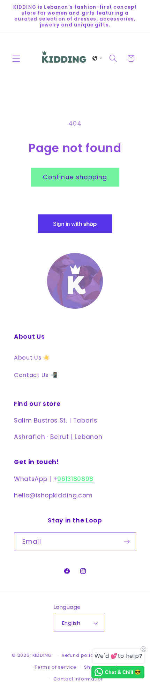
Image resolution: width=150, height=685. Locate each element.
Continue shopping (75, 177)
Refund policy (79, 655)
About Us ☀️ (32, 358)
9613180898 (75, 479)
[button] (16, 58)
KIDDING (42, 655)
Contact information (78, 679)
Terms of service (56, 667)
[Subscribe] (127, 542)
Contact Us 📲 (35, 375)
